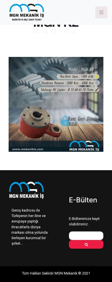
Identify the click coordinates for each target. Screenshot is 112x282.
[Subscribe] (86, 244)
